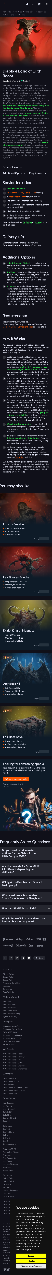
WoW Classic (8, 1201)
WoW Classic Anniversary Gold (15, 1087)
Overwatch (7, 1175)
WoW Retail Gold (9, 1078)
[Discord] (29, 958)
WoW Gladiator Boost (11, 1041)
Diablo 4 (15, 12)
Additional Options (14, 173)
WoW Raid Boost (9, 1004)
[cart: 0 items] (39, 4)
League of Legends (10, 1164)
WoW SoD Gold (9, 1084)
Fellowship (7, 1155)
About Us (6, 986)
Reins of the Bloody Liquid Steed (21, 192)
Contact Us (7, 989)
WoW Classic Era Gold (12, 1081)
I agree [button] (31, 1256)
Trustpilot (19, 457)
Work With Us (8, 992)
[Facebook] (5, 958)
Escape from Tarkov (11, 1152)
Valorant (6, 1187)
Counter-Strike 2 (9, 1118)
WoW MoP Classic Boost (12, 1054)
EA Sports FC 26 (9, 1149)
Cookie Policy (8, 980)
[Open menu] (46, 4)
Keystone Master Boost (12, 1038)
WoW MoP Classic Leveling (13, 1057)
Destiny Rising (8, 1132)
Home (5, 12)
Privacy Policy (8, 974)
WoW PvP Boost (9, 1007)
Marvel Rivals (8, 1170)
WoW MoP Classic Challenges (15, 1069)
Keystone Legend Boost (12, 1035)
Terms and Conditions (11, 983)
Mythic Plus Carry (10, 1016)
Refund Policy (8, 977)
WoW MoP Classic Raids (12, 1060)
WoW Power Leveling (11, 1013)
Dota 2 (5, 1141)
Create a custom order (17, 779)
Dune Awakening (9, 1144)
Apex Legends (8, 1103)
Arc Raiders (7, 1106)
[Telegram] (23, 958)
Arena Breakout (9, 1109)
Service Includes (12, 167)
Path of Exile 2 (8, 1181)
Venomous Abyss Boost (12, 1026)
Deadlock (6, 1121)
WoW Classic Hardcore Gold (14, 1090)
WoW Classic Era (10, 1207)
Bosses (26, 12)
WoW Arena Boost (10, 1010)
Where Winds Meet (10, 1190)
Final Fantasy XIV (9, 1158)
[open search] (33, 4)
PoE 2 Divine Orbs (10, 1093)
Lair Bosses (38, 12)
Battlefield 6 (7, 1112)
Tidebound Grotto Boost (12, 1029)
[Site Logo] (5, 4)
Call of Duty (7, 1115)
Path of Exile (8, 1178)
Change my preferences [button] (31, 1266)
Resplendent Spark (17, 196)
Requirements (37, 173)
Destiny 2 (6, 1129)
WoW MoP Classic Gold (12, 1063)
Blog (41, 958)
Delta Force (7, 1126)
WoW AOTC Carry (10, 1032)
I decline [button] (31, 1261)
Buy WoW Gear (9, 1044)
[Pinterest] (17, 958)
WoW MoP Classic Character (14, 1066)
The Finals (7, 1184)
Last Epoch (7, 1161)
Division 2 (6, 1138)
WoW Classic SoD (10, 1213)
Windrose (6, 1193)
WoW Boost (7, 1001)
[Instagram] (11, 958)
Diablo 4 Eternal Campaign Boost (18, 326)
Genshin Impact (9, 1196)
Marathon (6, 1167)
